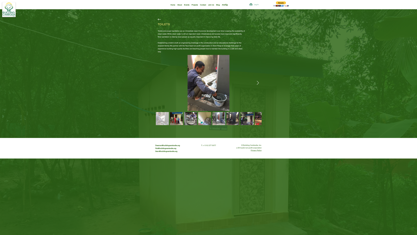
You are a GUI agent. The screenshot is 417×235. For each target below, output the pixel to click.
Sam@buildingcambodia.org (166, 151)
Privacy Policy (256, 150)
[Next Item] (258, 83)
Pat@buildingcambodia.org (165, 148)
